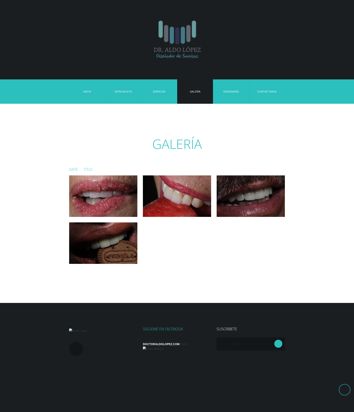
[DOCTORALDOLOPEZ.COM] (177, 40)
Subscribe (278, 344)
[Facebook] (76, 349)
